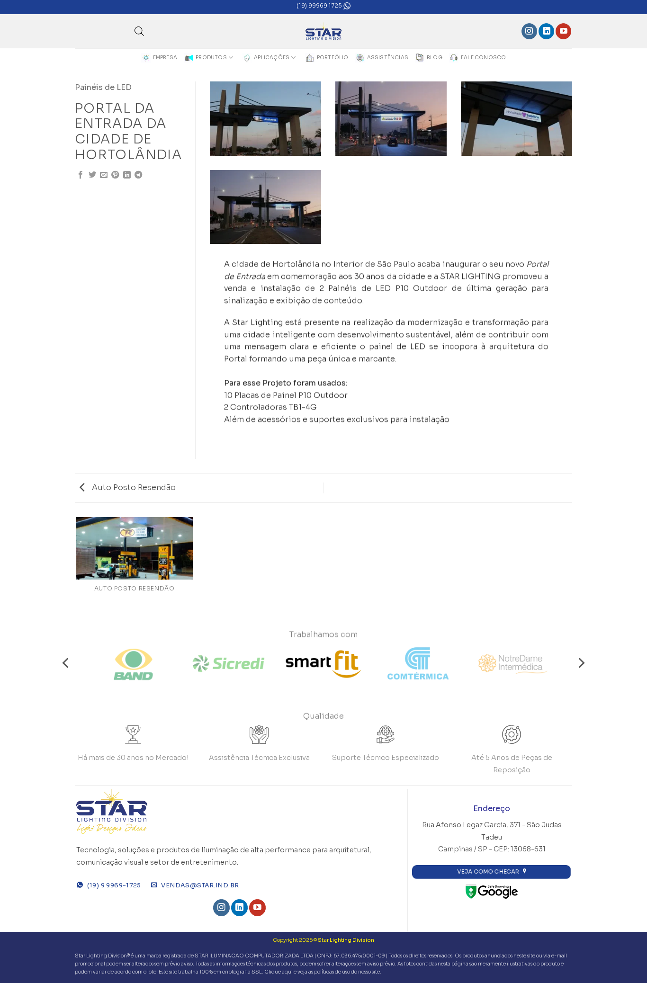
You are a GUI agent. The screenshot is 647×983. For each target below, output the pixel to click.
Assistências (388, 57)
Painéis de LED (103, 87)
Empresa (165, 57)
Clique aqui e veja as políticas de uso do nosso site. (322, 972)
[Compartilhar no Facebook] (80, 175)
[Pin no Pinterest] (115, 175)
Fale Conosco (483, 57)
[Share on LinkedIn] (127, 175)
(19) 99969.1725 (320, 5)
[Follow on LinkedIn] (546, 31)
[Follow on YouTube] (563, 31)
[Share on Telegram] (138, 175)
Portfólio (333, 57)
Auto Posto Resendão (133, 487)
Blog (434, 57)
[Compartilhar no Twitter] (92, 175)
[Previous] (66, 663)
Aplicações (271, 57)
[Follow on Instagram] (529, 31)
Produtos (211, 57)
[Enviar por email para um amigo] (104, 175)
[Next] (580, 663)
